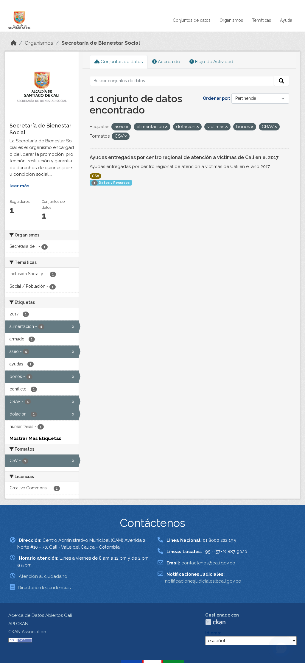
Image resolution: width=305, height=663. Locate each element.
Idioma (212, 633)
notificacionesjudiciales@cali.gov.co (203, 581)
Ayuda (286, 20)
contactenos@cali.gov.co (208, 563)
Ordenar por (216, 98)
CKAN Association (27, 631)
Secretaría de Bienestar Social (100, 43)
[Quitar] (127, 127)
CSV (95, 176)
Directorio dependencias (44, 587)
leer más (19, 186)
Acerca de (168, 61)
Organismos (231, 20)
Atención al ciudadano (43, 576)
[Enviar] (281, 81)
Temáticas (261, 20)
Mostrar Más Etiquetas (35, 438)
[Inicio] (14, 43)
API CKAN (18, 623)
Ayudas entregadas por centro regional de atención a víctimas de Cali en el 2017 (184, 157)
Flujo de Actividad (213, 61)
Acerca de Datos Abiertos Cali (40, 615)
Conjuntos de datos (192, 20)
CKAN (215, 622)
